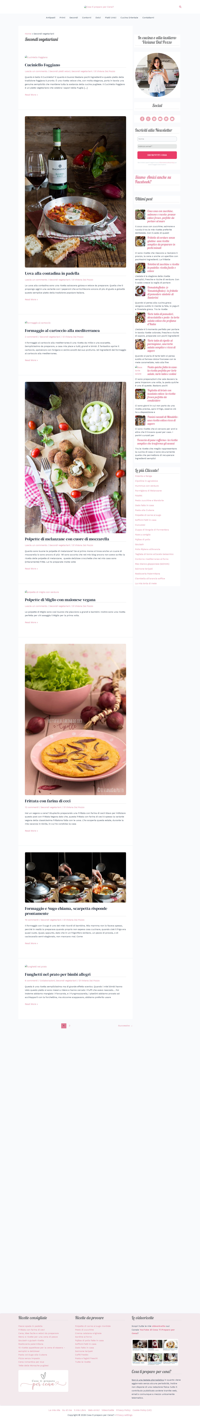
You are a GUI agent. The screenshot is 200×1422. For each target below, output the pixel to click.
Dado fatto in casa (144, 505)
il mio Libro (80, 1410)
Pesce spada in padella (30, 1326)
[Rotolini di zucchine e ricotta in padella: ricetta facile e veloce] (140, 268)
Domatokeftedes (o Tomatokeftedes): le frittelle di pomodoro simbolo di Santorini (162, 292)
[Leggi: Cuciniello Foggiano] (36, 57)
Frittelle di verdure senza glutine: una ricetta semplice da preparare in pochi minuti (161, 242)
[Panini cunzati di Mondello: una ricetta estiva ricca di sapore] (140, 420)
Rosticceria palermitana (30, 1344)
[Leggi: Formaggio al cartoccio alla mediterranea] (37, 322)
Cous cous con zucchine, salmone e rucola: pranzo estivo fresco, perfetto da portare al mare (161, 216)
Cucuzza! (140, 525)
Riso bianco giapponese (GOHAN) (152, 564)
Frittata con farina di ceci (47, 801)
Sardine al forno (83, 1336)
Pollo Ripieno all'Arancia (147, 549)
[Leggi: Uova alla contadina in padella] (75, 191)
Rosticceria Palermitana (147, 573)
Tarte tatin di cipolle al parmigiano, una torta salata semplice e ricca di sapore (161, 345)
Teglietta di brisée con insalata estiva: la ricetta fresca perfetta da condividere (161, 395)
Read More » (31, 94)
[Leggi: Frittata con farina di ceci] (75, 719)
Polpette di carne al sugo (148, 515)
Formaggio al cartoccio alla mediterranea (62, 330)
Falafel (138, 495)
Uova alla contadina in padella (52, 273)
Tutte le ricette (83, 1362)
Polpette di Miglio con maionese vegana (60, 599)
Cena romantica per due (31, 1362)
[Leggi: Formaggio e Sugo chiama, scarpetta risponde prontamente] (75, 877)
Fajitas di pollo (142, 539)
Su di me (67, 1410)
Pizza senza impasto (29, 1358)
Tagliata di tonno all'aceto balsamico (154, 554)
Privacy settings (124, 1415)
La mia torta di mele (146, 583)
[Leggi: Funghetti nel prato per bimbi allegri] (36, 966)
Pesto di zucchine (84, 1329)
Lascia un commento (36, 71)
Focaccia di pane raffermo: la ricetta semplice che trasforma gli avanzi (157, 441)
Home (28, 33)
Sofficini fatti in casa (145, 520)
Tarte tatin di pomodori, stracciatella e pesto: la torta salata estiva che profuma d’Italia (163, 319)
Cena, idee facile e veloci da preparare (38, 1333)
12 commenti (32, 807)
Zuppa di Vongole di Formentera (152, 529)
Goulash (139, 544)
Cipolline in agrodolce (146, 481)
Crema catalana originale (88, 1333)
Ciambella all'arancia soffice (150, 578)
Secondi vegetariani (82, 71)
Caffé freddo (81, 1354)
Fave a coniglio (142, 534)
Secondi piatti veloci (60, 71)
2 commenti (31, 336)
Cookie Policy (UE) (142, 1410)
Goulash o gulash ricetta (31, 1340)
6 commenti (31, 980)
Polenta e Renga (143, 476)
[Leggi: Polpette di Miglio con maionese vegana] (42, 592)
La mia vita (54, 1410)
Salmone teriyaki (144, 568)
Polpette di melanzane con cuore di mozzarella (67, 539)
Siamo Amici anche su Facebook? (153, 179)
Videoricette (108, 1410)
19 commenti (32, 920)
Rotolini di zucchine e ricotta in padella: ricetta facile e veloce (163, 267)
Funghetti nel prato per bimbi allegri (57, 974)
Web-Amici (93, 1410)
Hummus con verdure (147, 485)
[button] (180, 7)
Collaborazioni (47, 980)
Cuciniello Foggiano (42, 65)
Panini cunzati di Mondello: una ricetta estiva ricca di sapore (162, 420)
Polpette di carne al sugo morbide (93, 1326)
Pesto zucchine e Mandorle (149, 500)
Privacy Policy (123, 1410)
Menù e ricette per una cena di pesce (38, 1336)
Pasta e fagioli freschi (86, 1358)
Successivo (125, 1025)
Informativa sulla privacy (166, 162)
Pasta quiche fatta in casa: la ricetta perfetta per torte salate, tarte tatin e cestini (162, 370)
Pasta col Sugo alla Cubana (32, 1354)
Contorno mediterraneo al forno (151, 559)
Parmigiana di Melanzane (148, 490)
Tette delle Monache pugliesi (33, 1365)
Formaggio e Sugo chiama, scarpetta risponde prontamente (66, 911)
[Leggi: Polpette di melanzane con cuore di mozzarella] (75, 457)
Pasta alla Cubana (144, 510)
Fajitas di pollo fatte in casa (89, 1340)
